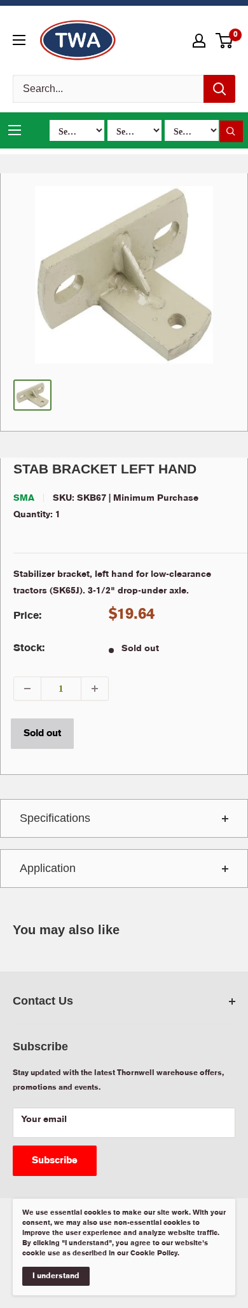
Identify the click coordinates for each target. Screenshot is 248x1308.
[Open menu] (19, 40)
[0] (225, 40)
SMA (23, 498)
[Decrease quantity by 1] (27, 688)
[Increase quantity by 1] (94, 688)
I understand (55, 1275)
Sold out (42, 733)
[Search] (219, 89)
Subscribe (55, 1160)
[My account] (199, 41)
